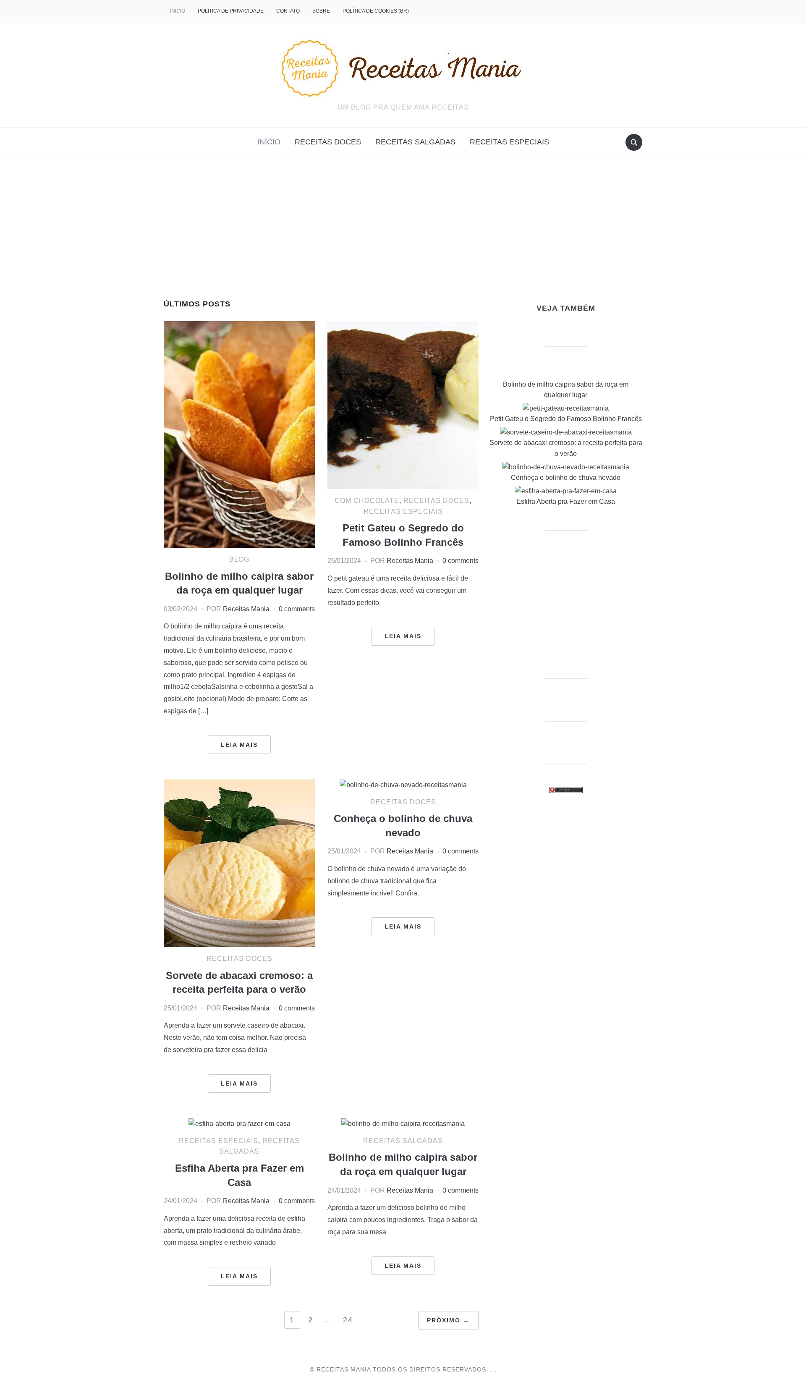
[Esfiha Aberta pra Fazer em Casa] (239, 1123)
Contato (288, 11)
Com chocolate (367, 500)
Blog (239, 559)
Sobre (321, 11)
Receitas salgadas (415, 142)
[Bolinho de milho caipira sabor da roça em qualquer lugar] (239, 433)
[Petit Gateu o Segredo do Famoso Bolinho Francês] (403, 404)
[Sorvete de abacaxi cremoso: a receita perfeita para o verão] (239, 862)
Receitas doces (328, 142)
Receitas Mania (246, 608)
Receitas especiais (509, 142)
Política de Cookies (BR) (376, 11)
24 (348, 1320)
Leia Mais (239, 744)
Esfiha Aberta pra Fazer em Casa (565, 501)
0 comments (297, 608)
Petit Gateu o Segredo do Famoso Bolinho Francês (566, 418)
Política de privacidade (231, 11)
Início (177, 11)
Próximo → (448, 1320)
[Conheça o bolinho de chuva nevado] (403, 784)
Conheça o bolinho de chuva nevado (565, 477)
